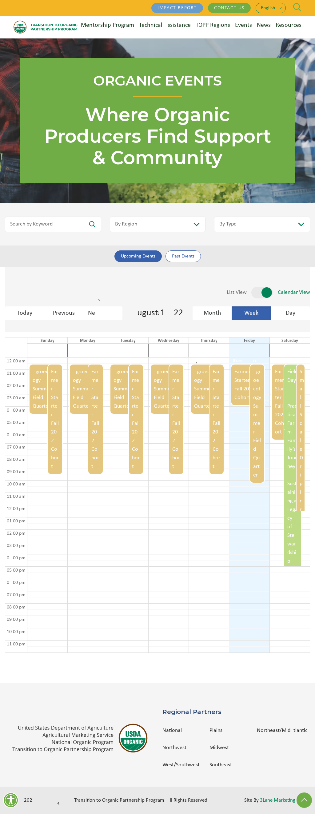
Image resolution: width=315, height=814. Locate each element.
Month (212, 313)
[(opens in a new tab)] (82, 738)
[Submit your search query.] (92, 224)
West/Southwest (181, 765)
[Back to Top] (304, 800)
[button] (43, 504)
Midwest (219, 748)
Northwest (174, 748)
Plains (215, 730)
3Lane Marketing (277, 800)
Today (24, 313)
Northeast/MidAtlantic (282, 730)
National (172, 730)
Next (105, 313)
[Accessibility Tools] (10, 800)
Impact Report (177, 8)
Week (251, 313)
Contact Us (229, 8)
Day (290, 313)
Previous (64, 313)
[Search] (297, 7)
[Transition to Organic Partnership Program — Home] (46, 27)
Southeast (220, 765)
